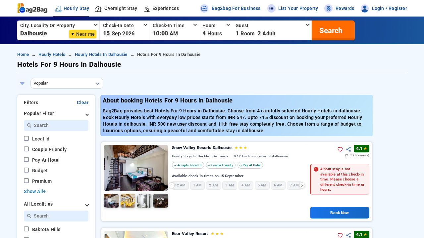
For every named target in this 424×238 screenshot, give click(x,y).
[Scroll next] (302, 185)
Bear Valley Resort (198, 233)
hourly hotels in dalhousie (101, 54)
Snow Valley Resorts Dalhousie (209, 147)
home (23, 54)
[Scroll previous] (172, 185)
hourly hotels (51, 54)
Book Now (339, 213)
